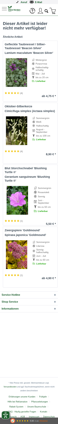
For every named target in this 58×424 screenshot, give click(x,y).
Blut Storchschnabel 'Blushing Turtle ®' (26, 170)
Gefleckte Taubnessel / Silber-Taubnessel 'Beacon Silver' (25, 46)
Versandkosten (10, 387)
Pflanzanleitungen (39, 401)
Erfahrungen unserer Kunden (22, 396)
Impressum (34, 416)
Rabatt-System (16, 406)
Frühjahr (43, 396)
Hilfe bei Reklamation (17, 401)
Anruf (24, 2)
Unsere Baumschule (36, 406)
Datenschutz (49, 416)
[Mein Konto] (40, 11)
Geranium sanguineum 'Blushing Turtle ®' (27, 178)
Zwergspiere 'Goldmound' (22, 230)
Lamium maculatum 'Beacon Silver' (29, 52)
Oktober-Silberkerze (18, 106)
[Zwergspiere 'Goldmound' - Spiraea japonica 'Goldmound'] (17, 254)
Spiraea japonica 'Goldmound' (25, 235)
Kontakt (43, 411)
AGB (22, 416)
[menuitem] (4, 8)
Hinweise (43, 421)
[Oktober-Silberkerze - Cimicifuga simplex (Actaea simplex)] (17, 130)
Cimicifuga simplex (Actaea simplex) (30, 111)
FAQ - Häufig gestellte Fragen (22, 411)
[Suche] (46, 10)
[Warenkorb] (53, 11)
